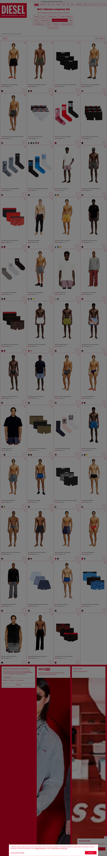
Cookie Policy (64, 848)
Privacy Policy (54, 848)
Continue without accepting (17, 852)
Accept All (90, 852)
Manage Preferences (40, 848)
